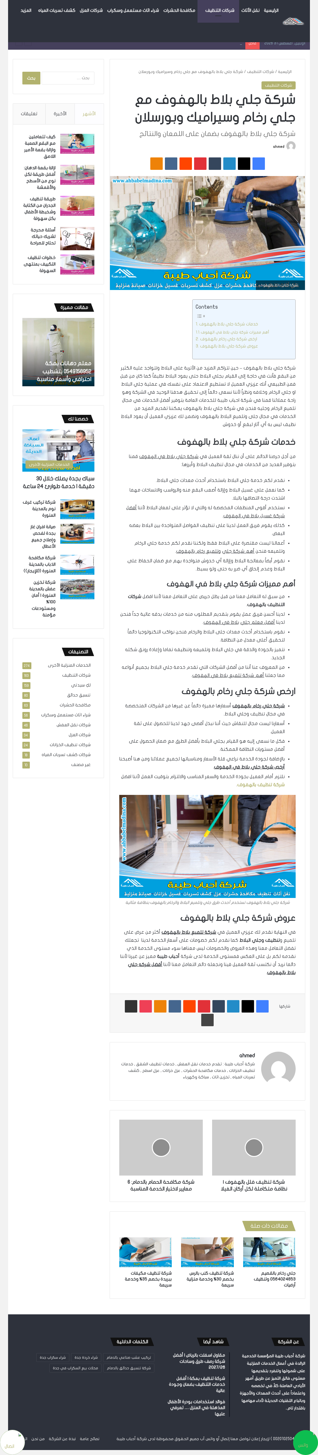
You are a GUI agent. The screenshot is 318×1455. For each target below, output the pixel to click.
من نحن (38, 1439)
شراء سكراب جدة (53, 1357)
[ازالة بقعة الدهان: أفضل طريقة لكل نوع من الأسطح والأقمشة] (77, 175)
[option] (58, 352)
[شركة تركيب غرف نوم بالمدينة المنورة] (77, 509)
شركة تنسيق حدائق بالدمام (129, 1368)
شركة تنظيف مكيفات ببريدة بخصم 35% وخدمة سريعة (148, 1279)
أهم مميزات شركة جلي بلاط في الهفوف (235, 332)
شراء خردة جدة (86, 1357)
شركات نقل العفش (74, 725)
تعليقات (29, 113)
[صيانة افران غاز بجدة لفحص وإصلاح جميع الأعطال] (77, 534)
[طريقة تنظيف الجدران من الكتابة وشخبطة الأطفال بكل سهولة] (77, 206)
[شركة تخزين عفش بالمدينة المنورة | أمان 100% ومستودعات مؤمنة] (77, 589)
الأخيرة (60, 113)
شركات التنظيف (219, 10)
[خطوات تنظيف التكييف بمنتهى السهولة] (77, 264)
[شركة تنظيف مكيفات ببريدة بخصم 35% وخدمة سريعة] (145, 1252)
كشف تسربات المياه (56, 10)
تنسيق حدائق (79, 695)
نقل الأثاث (250, 10)
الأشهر (89, 113)
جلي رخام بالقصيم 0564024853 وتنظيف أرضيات (275, 1279)
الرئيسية (271, 10)
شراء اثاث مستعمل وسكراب (133, 10)
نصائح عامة (89, 1439)
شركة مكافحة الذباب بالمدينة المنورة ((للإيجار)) (40, 564)
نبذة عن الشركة (62, 1439)
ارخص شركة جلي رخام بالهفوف (228, 339)
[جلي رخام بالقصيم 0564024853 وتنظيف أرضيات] (269, 1252)
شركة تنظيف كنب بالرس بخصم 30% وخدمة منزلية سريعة (210, 1279)
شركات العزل (91, 10)
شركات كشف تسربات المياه (66, 755)
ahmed (278, 146)
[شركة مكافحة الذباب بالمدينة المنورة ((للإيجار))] (77, 565)
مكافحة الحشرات (179, 10)
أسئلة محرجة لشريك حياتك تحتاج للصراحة (43, 236)
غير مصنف (81, 765)
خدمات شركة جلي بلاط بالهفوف (228, 324)
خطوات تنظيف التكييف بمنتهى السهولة (40, 264)
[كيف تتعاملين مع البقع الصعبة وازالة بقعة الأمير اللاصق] (77, 144)
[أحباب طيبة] (293, 21)
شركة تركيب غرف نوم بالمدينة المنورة (39, 509)
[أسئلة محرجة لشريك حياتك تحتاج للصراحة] (77, 238)
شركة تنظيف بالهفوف (261, 784)
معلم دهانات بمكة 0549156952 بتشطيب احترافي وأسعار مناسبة (186, 43)
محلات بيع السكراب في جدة (75, 1368)
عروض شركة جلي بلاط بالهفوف (229, 346)
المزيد (25, 10)
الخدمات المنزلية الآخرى (69, 665)
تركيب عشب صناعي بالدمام (129, 1357)
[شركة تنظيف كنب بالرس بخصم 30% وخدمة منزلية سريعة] (207, 1252)
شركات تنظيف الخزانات (70, 745)
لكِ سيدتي (81, 685)
